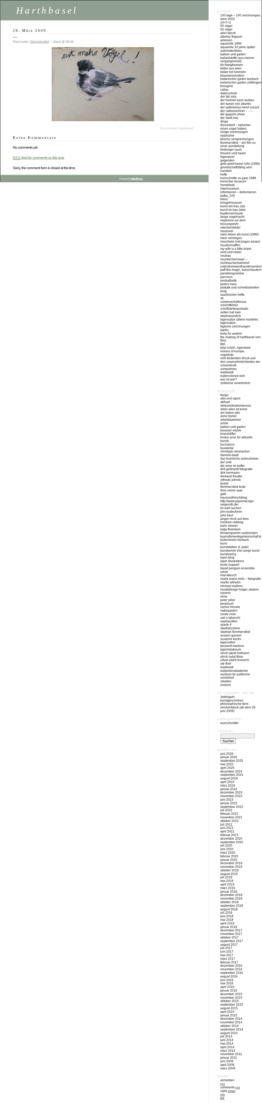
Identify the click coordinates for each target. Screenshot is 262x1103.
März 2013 (227, 1051)
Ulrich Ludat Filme (231, 656)
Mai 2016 (226, 983)
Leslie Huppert (229, 564)
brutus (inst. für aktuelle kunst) (236, 439)
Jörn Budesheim (231, 511)
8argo (224, 395)
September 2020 (231, 842)
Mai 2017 (226, 955)
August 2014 (229, 1033)
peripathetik (228, 280)
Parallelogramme (232, 273)
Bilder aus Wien (231, 68)
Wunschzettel (39, 42)
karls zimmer (229, 526)
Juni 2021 (226, 828)
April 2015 (227, 1012)
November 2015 (231, 997)
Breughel (226, 86)
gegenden (227, 160)
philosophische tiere (234, 704)
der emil (226, 462)
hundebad (227, 185)
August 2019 (229, 874)
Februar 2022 (229, 814)
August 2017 (229, 944)
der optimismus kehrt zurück (239, 107)
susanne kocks (230, 639)
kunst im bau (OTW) (233, 210)
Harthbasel (47, 10)
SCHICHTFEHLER (229, 305)
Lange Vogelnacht (232, 217)
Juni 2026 (226, 754)
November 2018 (231, 898)
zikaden (225, 681)
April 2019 (227, 884)
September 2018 (231, 906)
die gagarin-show (232, 114)
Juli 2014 (226, 1036)
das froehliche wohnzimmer (239, 458)
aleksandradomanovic (235, 405)
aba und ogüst (230, 398)
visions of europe (232, 351)
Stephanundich (230, 316)
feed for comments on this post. (38, 158)
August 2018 (229, 909)
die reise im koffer (232, 466)
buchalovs (227, 444)
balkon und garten (233, 54)
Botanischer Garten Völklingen (240, 82)
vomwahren (228, 369)
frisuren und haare (233, 153)
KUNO (223, 543)
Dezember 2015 (231, 994)
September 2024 (231, 775)
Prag (223, 291)
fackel (224, 483)
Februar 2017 (229, 962)
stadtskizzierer (230, 628)
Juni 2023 (226, 799)
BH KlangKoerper (231, 65)
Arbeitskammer (230, 419)
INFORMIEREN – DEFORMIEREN (238, 192)
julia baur (226, 515)
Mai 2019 (226, 881)
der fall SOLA (228, 96)
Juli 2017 (226, 948)
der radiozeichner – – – (236, 111)
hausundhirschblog (233, 497)
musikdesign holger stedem (239, 589)
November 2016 (231, 969)
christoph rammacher (235, 451)
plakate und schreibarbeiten (239, 287)
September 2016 (231, 973)
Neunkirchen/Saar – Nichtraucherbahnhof (234, 261)
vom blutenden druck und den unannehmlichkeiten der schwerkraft (240, 361)
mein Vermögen (231, 238)
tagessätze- (228, 323)
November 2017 (231, 934)
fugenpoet (227, 157)
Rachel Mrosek (230, 607)
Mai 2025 (226, 764)
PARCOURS (226, 277)
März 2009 (227, 1068)
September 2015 (231, 1004)
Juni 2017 (226, 951)
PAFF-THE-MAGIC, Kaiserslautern (240, 270)
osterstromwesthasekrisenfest (240, 266)
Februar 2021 (229, 835)
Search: (225, 730)
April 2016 (227, 987)
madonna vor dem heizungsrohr (233, 222)
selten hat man (230, 312)
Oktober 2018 (229, 902)
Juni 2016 (226, 980)
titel (222, 344)
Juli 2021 (226, 824)
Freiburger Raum (231, 149)
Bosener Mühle (230, 430)
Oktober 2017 (229, 937)
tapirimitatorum (230, 649)
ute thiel (225, 663)
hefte (223, 174)
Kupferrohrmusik (231, 213)
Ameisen (226, 40)
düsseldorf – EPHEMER (235, 125)
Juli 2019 (226, 877)
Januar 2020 (228, 860)
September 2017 (231, 941)
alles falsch (228, 33)
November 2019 (231, 867)
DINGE (224, 121)
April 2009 (227, 1065)
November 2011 (231, 1054)
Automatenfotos (231, 51)
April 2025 (227, 768)
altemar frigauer (231, 36)
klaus (224, 199)
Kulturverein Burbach (234, 540)
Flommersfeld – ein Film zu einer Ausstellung (238, 144)
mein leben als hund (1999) (239, 234)
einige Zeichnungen (234, 132)
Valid (227, 1091)
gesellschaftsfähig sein (236, 167)
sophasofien (228, 621)
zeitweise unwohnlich (235, 383)
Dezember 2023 (231, 792)
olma (223, 596)
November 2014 (231, 1022)
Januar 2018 (228, 927)
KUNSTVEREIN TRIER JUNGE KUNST (239, 550)
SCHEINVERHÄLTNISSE (233, 302)
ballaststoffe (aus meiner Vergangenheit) (237, 59)
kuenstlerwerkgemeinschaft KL (240, 536)
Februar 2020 (229, 856)
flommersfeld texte (233, 487)
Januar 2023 (228, 803)
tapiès (224, 330)
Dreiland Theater (231, 476)
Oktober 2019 (229, 870)
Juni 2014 (226, 1040)
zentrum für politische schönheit (235, 676)
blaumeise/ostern (232, 75)
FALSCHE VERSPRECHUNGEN (237, 139)
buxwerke (227, 448)
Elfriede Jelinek (230, 480)
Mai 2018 (226, 920)
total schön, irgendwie (235, 347)
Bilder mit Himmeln (233, 72)
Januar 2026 (228, 757)
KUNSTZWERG (228, 554)
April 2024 (227, 782)
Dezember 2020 (231, 838)
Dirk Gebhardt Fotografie (236, 469)
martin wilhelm (230, 582)
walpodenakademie (234, 671)
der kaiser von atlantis (235, 104)
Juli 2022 (226, 810)
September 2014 (231, 1029)
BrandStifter (228, 434)
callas (224, 89)
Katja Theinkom (230, 529)
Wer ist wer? (228, 379)
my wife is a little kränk (235, 249)
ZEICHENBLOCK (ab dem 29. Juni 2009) (238, 709)
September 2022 (231, 807)
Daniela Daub (229, 455)
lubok (224, 572)
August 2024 (229, 778)
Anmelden (227, 1080)
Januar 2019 (228, 891)
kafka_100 (227, 196)
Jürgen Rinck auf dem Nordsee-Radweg (234, 520)
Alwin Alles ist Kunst (233, 409)
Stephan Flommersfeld (235, 632)
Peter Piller (227, 600)
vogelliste (227, 355)
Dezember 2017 (231, 930)
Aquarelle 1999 (231, 43)
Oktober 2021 (229, 821)
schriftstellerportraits (234, 309)
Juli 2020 (226, 845)
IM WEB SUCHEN (230, 508)
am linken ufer (230, 413)
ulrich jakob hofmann (234, 653)
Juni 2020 (226, 849)
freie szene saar (231, 490)
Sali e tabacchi (230, 618)
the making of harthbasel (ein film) (240, 339)
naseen (225, 593)
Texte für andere (231, 333)
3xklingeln (227, 697)
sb (222, 298)
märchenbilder (230, 227)
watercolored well (232, 376)
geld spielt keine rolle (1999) (240, 164)
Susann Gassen (231, 635)
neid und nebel (230, 252)
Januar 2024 (228, 789)
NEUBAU (225, 255)
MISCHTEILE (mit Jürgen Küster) (240, 241)
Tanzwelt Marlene (232, 646)
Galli (223, 494)
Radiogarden (228, 610)
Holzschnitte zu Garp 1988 (238, 178)
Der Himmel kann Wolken (237, 100)
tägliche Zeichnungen (235, 326)
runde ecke (228, 614)
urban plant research (234, 660)
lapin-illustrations (232, 561)
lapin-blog (227, 557)
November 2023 (231, 796)
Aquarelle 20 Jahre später (237, 47)
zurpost (225, 685)
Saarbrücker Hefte (232, 294)
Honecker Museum (233, 181)
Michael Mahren (231, 586)
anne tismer (228, 416)
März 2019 (227, 888)
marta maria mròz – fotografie (240, 579)
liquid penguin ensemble (237, 568)
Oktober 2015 (229, 1001)
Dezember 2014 (231, 1018)
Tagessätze (227, 642)
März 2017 (227, 959)
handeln (226, 171)
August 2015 (229, 1008)
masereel (226, 231)
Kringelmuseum (231, 202)
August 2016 (229, 976)
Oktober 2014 (229, 1026)
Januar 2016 (228, 990)
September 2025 (231, 760)
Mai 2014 (226, 1043)
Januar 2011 (228, 1057)
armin (224, 423)
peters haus (228, 284)
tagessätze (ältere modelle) (239, 319)
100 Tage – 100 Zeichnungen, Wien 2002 (240, 17)
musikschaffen (230, 245)
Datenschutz (228, 93)
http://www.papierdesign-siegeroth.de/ (237, 503)
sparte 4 (226, 624)
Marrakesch (228, 575)
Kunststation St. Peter (234, 547)
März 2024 (227, 785)
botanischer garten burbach (239, 79)
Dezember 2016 (231, 965)
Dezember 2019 (231, 863)
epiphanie (227, 135)
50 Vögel (226, 26)
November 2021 (231, 817)
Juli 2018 (226, 912)
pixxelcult (226, 603)
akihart (225, 402)
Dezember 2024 (231, 771)
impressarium (229, 188)
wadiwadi (227, 667)
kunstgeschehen (231, 700)
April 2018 (227, 923)
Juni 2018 (226, 916)
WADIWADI (227, 372)
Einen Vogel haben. (233, 128)
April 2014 (227, 1047)
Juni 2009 (226, 1061)
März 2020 (227, 852)
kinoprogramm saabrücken (239, 533)
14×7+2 (225, 22)
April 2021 (227, 831)
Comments (230, 1087)
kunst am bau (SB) (232, 206)
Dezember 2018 (231, 895)
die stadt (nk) (229, 118)
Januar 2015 (228, 1015)
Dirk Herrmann (230, 473)
